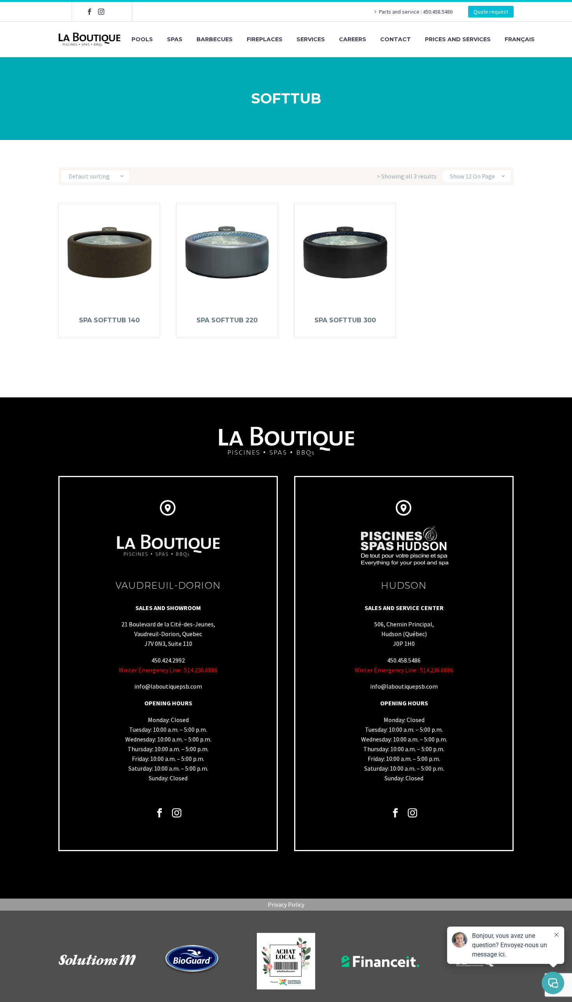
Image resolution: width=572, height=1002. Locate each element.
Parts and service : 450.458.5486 (416, 11)
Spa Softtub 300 (345, 320)
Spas (174, 39)
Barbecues (215, 39)
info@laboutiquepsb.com (168, 686)
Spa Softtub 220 (227, 320)
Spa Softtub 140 (109, 320)
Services (311, 39)
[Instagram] (101, 12)
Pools (142, 39)
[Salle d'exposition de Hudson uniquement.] (113, 12)
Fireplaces (264, 39)
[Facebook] (89, 12)
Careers (352, 39)
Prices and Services (458, 39)
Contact (395, 39)
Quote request (491, 11)
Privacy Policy (286, 904)
